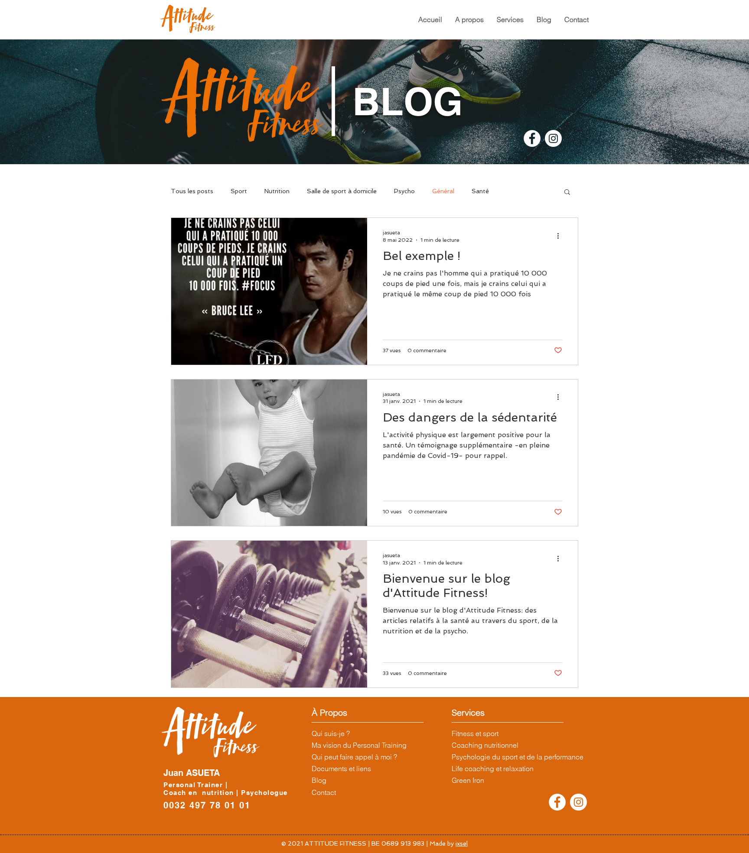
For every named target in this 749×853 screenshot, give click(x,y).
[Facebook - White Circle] (532, 138)
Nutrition (277, 191)
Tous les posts (192, 191)
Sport (239, 191)
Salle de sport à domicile (342, 191)
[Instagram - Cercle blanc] (553, 138)
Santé (480, 191)
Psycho (404, 191)
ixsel (462, 843)
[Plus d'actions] (561, 235)
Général (443, 191)
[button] (469, 19)
